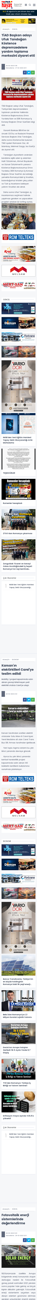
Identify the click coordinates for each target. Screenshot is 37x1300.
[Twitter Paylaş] (29, 72)
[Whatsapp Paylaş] (33, 72)
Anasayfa (6, 29)
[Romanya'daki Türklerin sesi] (12, 5)
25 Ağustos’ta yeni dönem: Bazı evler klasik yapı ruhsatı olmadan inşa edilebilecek (18, 13)
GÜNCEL (14, 29)
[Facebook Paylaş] (25, 72)
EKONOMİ (15, 660)
